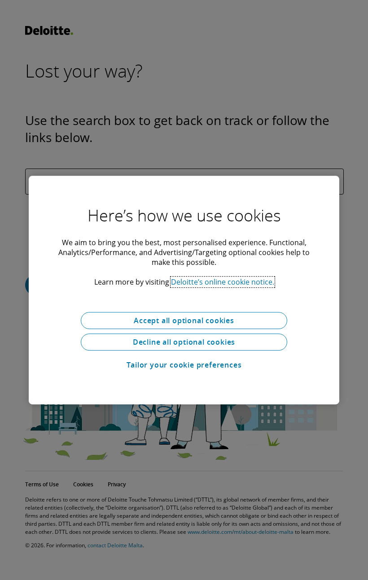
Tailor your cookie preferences (184, 365)
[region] (184, 290)
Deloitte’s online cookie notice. (222, 282)
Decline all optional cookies (184, 342)
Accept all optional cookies (184, 320)
